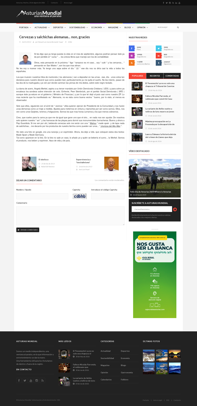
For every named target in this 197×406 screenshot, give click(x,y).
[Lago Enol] (175, 355)
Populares (137, 76)
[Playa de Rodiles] (162, 355)
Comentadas (172, 76)
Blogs (127, 27)
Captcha (76, 190)
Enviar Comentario (29, 230)
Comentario (21, 203)
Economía (96, 27)
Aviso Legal (68, 3)
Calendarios (106, 379)
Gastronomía (127, 372)
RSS (167, 400)
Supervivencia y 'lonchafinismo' (83, 161)
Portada (23, 27)
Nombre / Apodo (23, 190)
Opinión (141, 27)
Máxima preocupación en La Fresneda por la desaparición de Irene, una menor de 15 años (160, 124)
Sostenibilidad (77, 27)
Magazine (113, 27)
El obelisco (43, 159)
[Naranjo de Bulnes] (149, 355)
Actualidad (41, 27)
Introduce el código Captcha (104, 190)
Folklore (124, 379)
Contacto (54, 3)
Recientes (155, 76)
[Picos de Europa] (175, 368)
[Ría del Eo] (162, 368)
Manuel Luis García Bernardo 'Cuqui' (50, 42)
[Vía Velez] (149, 368)
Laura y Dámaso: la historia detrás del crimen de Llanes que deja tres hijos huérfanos (160, 137)
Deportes (58, 27)
